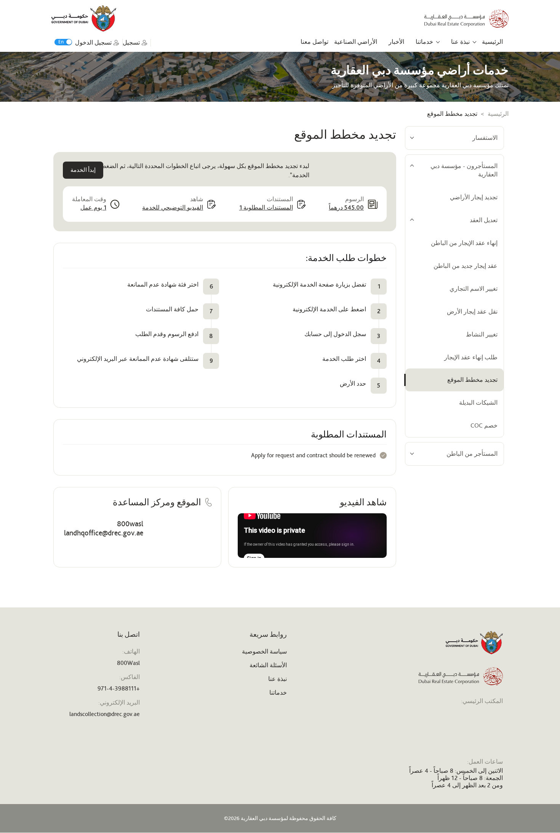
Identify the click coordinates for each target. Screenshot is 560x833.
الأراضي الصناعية (355, 41)
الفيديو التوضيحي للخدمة (172, 207)
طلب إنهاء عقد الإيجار (471, 357)
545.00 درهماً (346, 207)
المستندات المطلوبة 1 (266, 207)
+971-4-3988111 (119, 688)
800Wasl (128, 662)
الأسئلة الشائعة (268, 665)
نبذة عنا (460, 41)
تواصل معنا (314, 41)
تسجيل (131, 43)
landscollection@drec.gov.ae (104, 714)
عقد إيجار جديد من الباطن (466, 265)
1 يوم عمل (93, 207)
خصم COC (484, 425)
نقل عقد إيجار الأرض (472, 311)
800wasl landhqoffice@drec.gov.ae (103, 528)
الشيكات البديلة (478, 402)
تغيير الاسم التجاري (474, 288)
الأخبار (396, 41)
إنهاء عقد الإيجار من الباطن (464, 243)
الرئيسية (492, 41)
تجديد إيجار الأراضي (474, 197)
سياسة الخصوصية (264, 651)
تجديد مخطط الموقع (472, 379)
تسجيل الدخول (93, 43)
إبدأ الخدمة (83, 170)
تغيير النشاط (482, 334)
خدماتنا (424, 41)
